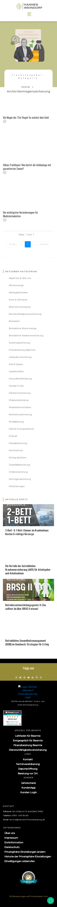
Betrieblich (14, 321)
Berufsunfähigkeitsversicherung (25, 314)
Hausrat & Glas (16, 386)
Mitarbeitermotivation (20, 407)
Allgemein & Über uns (20, 278)
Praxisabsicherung (18, 443)
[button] (24, 852)
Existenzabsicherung (19, 342)
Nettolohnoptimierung (20, 414)
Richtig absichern (17, 457)
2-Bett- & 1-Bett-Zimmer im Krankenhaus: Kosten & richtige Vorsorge (27, 532)
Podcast (13, 436)
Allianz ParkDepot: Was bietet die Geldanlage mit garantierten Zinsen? (27, 167)
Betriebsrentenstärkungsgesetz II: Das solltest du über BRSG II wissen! (25, 607)
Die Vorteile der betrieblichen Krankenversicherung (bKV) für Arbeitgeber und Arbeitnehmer (28, 569)
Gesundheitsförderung (20, 378)
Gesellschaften (16, 371)
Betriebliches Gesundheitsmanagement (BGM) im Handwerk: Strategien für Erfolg (27, 642)
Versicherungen (17, 486)
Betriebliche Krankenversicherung (26, 335)
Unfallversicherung (18, 472)
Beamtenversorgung (19, 307)
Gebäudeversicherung (20, 357)
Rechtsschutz (16, 450)
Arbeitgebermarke (18, 292)
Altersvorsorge (16, 285)
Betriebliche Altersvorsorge (23, 328)
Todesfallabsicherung (19, 464)
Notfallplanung (16, 421)
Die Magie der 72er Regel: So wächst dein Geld (26, 117)
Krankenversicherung (19, 393)
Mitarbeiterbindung (18, 400)
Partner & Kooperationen (21, 429)
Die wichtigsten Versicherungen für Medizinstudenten (20, 214)
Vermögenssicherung (20, 479)
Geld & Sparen (16, 364)
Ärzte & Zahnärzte (18, 299)
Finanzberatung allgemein (22, 350)
